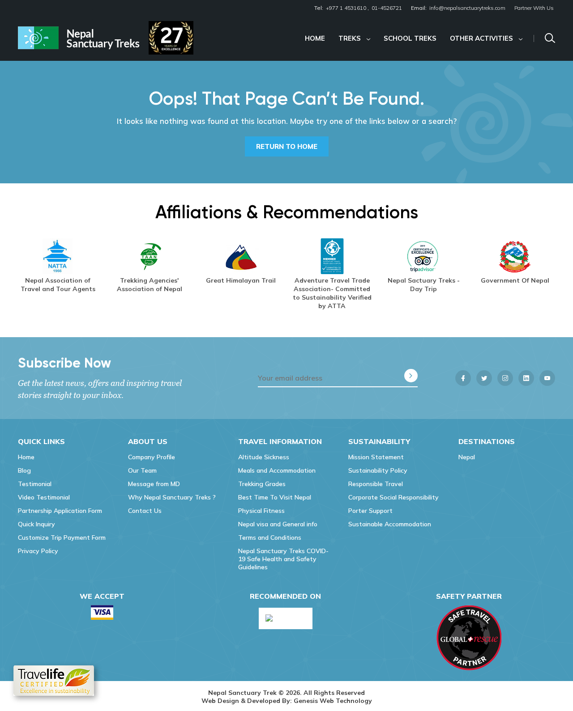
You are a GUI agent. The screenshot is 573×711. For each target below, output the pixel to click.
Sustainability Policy (377, 470)
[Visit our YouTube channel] (547, 378)
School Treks (410, 38)
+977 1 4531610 (346, 7)
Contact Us (145, 511)
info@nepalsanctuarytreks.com (467, 7)
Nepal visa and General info (277, 524)
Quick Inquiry (36, 524)
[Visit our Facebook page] (463, 378)
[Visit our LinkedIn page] (526, 378)
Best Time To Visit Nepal (274, 497)
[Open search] (550, 38)
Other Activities (481, 38)
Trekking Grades (262, 484)
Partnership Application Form (60, 511)
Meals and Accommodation (277, 470)
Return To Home (286, 146)
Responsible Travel (375, 484)
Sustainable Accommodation (389, 524)
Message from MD (154, 484)
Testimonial (34, 484)
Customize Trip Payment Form (62, 537)
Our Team (142, 470)
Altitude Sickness (263, 457)
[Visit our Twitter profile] (484, 378)
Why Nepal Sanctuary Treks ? (172, 497)
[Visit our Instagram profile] (505, 378)
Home (315, 38)
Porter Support (370, 511)
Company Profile (151, 457)
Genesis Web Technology (333, 701)
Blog (24, 470)
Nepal (466, 457)
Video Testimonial (44, 497)
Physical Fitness (261, 511)
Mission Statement (376, 457)
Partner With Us (534, 7)
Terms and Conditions (269, 537)
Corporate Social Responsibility (393, 497)
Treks (349, 38)
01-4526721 (387, 7)
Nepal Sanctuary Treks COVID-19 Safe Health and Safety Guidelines (283, 559)
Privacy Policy (38, 551)
